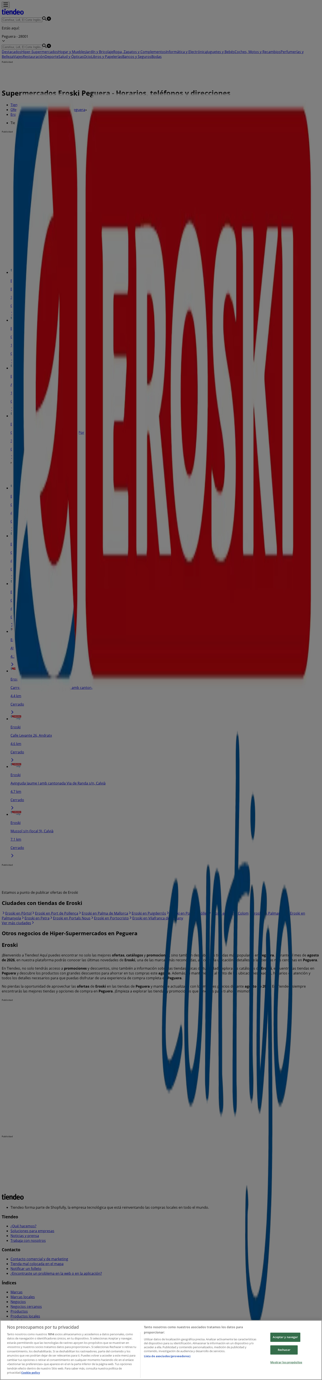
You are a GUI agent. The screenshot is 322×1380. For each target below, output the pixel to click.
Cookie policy (30, 1373)
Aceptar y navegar (285, 1337)
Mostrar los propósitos (286, 1362)
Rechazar (284, 1350)
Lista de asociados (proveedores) (167, 1356)
